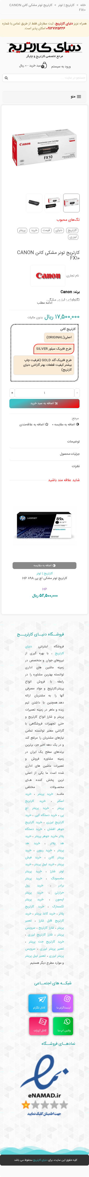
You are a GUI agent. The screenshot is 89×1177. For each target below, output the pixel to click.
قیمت (46, 230)
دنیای (58, 230)
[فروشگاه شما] (44, 49)
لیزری (73, 237)
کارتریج (72, 230)
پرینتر (22, 230)
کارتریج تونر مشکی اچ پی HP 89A (44, 578)
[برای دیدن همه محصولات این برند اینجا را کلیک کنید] (47, 276)
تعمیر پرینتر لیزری (52, 949)
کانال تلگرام (39, 1008)
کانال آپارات (40, 1030)
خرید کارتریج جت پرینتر (46, 942)
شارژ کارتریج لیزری (40, 934)
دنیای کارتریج (40, 1160)
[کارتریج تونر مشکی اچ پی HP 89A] (44, 525)
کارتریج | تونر (45, 573)
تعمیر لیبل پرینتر (35, 956)
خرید (34, 230)
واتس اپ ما (64, 1030)
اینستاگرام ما (64, 1008)
